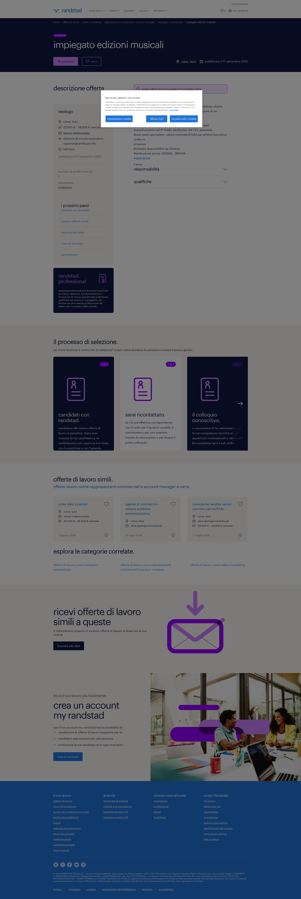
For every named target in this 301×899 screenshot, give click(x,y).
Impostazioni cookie (119, 118)
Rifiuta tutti (156, 118)
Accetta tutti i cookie (184, 118)
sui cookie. (174, 110)
